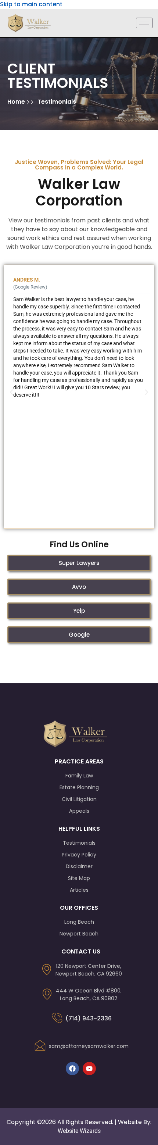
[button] (11, 392)
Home (16, 101)
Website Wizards (79, 1130)
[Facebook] (72, 1068)
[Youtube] (89, 1068)
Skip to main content (31, 4)
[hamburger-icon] (144, 23)
